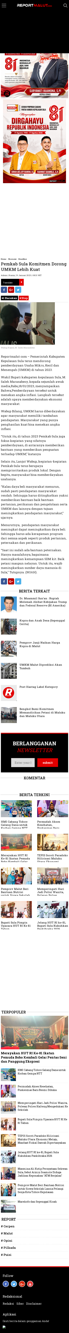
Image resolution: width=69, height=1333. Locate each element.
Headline (22, 259)
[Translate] (21, 282)
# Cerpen (8, 1226)
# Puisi (6, 1255)
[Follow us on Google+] (22, 1284)
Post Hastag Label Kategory (38, 687)
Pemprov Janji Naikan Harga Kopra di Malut (39, 644)
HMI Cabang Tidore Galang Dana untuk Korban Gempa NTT (14, 825)
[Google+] (11, 290)
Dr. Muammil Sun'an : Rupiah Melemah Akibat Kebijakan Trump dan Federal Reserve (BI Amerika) (43, 602)
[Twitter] (18, 290)
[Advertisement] (34, 26)
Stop (24, 298)
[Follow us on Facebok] (6, 1284)
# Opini (6, 1241)
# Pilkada (8, 1248)
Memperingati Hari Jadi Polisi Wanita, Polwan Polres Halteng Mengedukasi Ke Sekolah (52, 895)
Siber (20, 1303)
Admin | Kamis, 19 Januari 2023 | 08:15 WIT (21, 275)
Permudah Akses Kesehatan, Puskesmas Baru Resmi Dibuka (48, 826)
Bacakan (10, 298)
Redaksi (8, 1303)
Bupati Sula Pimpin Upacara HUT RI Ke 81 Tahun (16, 926)
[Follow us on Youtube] (30, 1284)
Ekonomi (12, 259)
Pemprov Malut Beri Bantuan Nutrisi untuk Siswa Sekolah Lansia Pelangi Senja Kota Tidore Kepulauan (41, 1188)
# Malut (7, 1233)
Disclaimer (34, 1303)
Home (3, 259)
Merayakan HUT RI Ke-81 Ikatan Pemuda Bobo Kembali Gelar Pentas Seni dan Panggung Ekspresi (15, 861)
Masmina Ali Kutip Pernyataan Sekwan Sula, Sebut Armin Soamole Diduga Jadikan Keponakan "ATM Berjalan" (43, 1172)
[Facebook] (4, 290)
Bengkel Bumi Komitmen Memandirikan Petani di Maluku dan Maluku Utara (42, 712)
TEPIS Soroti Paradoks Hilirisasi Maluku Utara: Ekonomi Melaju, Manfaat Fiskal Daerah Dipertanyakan (42, 1139)
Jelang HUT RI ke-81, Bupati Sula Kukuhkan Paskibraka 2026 (52, 926)
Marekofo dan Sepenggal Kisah (37, 1201)
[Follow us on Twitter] (14, 1284)
